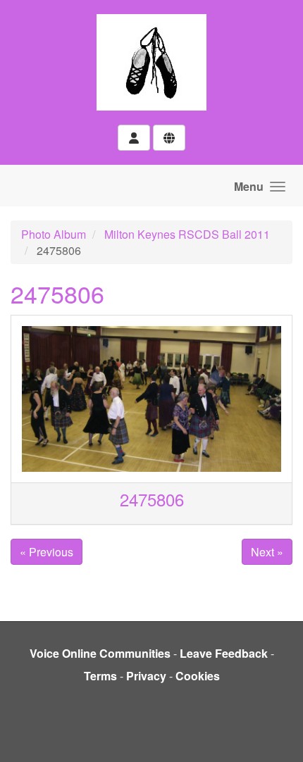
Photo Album (53, 234)
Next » (267, 552)
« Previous (46, 552)
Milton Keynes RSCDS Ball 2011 (187, 234)
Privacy (146, 676)
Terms (100, 676)
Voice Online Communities (100, 653)
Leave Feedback (224, 653)
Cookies (197, 676)
